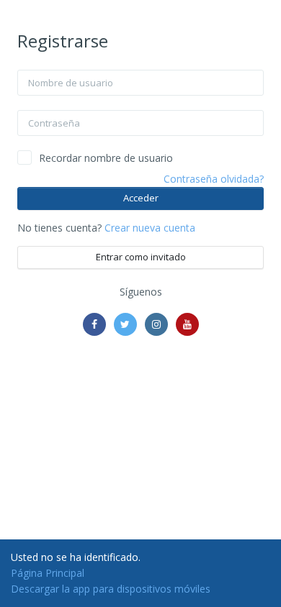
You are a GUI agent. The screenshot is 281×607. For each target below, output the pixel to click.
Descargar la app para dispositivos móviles (110, 588)
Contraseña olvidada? (214, 179)
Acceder (141, 197)
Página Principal (47, 573)
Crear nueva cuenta (149, 227)
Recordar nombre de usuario (106, 158)
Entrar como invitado (141, 256)
